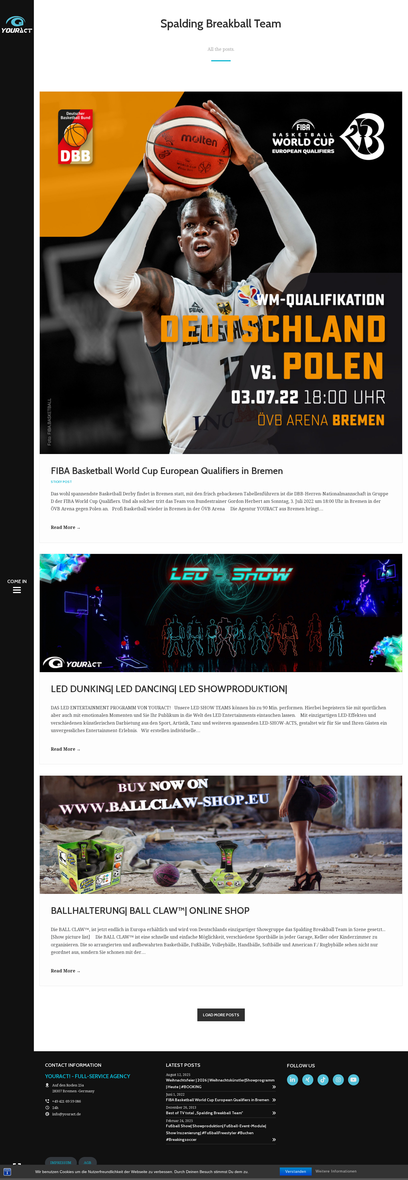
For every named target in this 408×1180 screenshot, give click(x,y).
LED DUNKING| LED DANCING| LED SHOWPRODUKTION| (169, 688)
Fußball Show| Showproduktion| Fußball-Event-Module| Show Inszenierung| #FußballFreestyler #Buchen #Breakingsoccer (216, 1132)
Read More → (66, 527)
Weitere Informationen (336, 1171)
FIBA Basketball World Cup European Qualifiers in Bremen (167, 470)
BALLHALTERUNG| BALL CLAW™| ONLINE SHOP (150, 910)
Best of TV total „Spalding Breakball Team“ (204, 1112)
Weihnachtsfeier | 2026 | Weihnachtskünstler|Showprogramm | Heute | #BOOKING (220, 1083)
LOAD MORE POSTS (221, 1014)
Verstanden (295, 1171)
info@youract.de (66, 1114)
